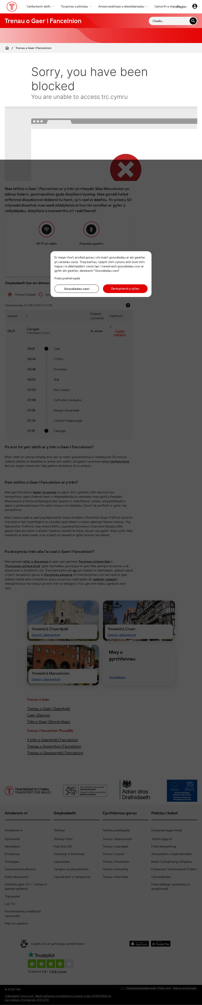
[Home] (7, 48)
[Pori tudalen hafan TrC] (12, 7)
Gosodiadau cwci (76, 288)
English (182, 6)
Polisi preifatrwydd (67, 278)
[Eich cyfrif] (194, 7)
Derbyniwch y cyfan (125, 288)
